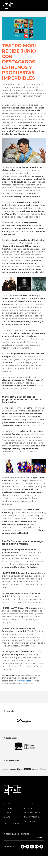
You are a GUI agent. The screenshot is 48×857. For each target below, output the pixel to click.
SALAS (7, 817)
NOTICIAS (8, 808)
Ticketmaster (24, 680)
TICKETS (28, 808)
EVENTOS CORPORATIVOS (12, 822)
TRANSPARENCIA (32, 817)
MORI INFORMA (32, 812)
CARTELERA (10, 804)
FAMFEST (28, 804)
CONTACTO (29, 821)
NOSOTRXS (9, 812)
